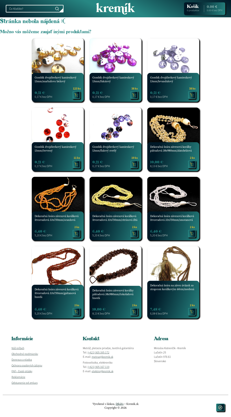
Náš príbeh (18, 348)
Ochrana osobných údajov (27, 365)
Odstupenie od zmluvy (25, 383)
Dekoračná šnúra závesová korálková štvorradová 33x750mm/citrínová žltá (114, 218)
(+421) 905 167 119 (98, 367)
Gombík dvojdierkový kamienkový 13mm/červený (55, 148)
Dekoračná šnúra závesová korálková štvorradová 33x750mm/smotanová (172, 218)
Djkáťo (120, 404)
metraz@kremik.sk (102, 357)
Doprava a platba (22, 359)
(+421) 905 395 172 (98, 352)
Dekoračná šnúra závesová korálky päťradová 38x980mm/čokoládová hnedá (113, 294)
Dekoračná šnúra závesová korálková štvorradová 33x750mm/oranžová (57, 218)
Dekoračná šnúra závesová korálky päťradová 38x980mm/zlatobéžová (171, 148)
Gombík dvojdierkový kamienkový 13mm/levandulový (171, 79)
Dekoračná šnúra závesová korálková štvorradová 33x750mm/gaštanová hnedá (57, 293)
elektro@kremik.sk (102, 371)
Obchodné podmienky (25, 354)
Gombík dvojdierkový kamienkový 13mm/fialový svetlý (113, 148)
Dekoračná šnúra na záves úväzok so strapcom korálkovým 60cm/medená (172, 287)
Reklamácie (18, 377)
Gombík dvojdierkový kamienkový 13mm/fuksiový (113, 79)
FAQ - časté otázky (22, 371)
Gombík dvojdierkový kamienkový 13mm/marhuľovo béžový (55, 79)
